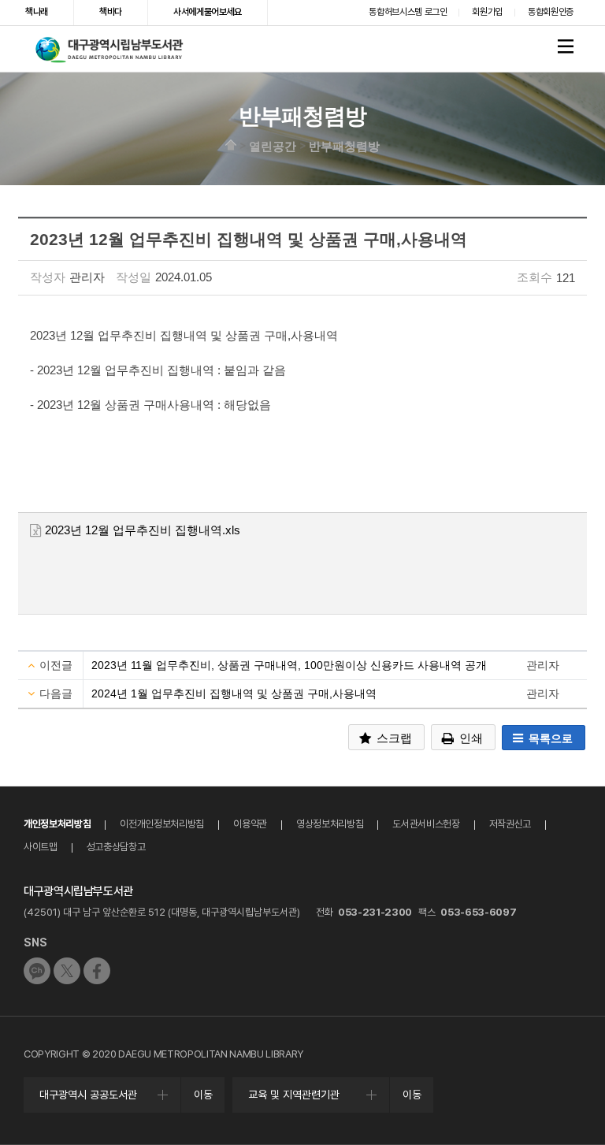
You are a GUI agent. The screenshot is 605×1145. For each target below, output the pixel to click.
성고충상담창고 (116, 847)
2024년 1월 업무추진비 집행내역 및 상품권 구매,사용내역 (234, 693)
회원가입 (487, 11)
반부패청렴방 (344, 145)
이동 (203, 1094)
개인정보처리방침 (57, 824)
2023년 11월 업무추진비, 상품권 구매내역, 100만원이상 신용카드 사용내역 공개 (289, 665)
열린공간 (272, 145)
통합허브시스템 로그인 (408, 11)
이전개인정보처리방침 (162, 824)
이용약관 (250, 824)
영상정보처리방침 (329, 824)
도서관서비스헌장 (425, 824)
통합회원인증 (550, 11)
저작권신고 (510, 824)
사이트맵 (41, 847)
